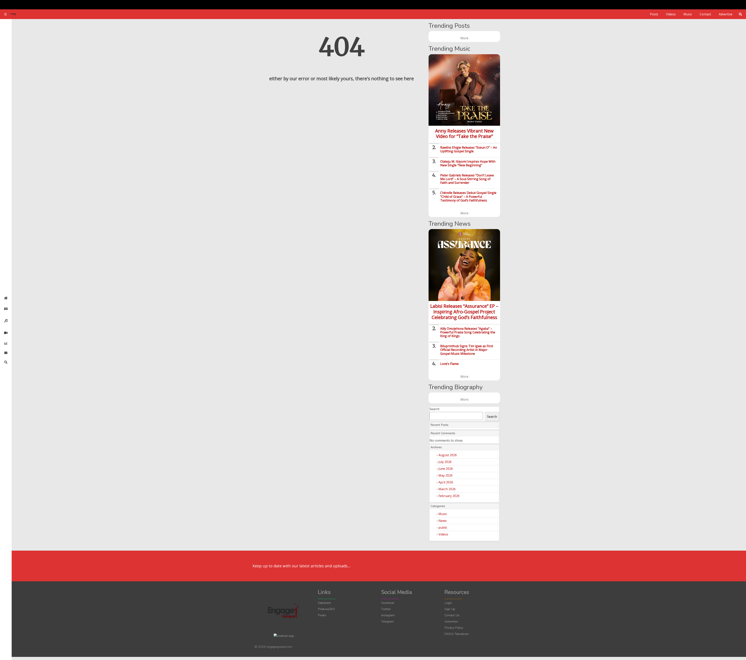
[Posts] (6, 309)
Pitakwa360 (326, 609)
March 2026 (447, 489)
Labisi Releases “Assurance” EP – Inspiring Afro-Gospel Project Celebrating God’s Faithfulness (464, 311)
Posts (654, 14)
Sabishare (324, 603)
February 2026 (448, 496)
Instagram (388, 615)
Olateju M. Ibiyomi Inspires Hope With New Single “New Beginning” (467, 163)
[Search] (6, 362)
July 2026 (444, 462)
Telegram (387, 621)
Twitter (386, 609)
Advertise (725, 14)
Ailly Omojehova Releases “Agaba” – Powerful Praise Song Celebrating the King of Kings (467, 332)
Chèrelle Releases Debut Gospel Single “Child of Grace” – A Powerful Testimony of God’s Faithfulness (468, 196)
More (464, 38)
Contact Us (451, 615)
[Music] (6, 321)
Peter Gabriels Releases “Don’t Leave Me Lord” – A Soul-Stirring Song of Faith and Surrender (467, 179)
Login (448, 603)
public (442, 527)
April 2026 (445, 482)
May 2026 (445, 475)
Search (434, 409)
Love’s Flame (449, 364)
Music (687, 14)
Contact (705, 14)
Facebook (387, 603)
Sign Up (449, 609)
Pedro (322, 615)
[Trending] (6, 343)
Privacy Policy (453, 628)
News (442, 521)
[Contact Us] (6, 352)
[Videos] (6, 333)
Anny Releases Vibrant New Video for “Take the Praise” (464, 133)
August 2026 (447, 455)
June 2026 (445, 468)
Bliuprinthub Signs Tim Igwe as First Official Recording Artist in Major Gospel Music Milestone (466, 350)
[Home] (6, 298)
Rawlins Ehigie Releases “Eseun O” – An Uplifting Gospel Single (468, 149)
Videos (671, 14)
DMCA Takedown (456, 634)
